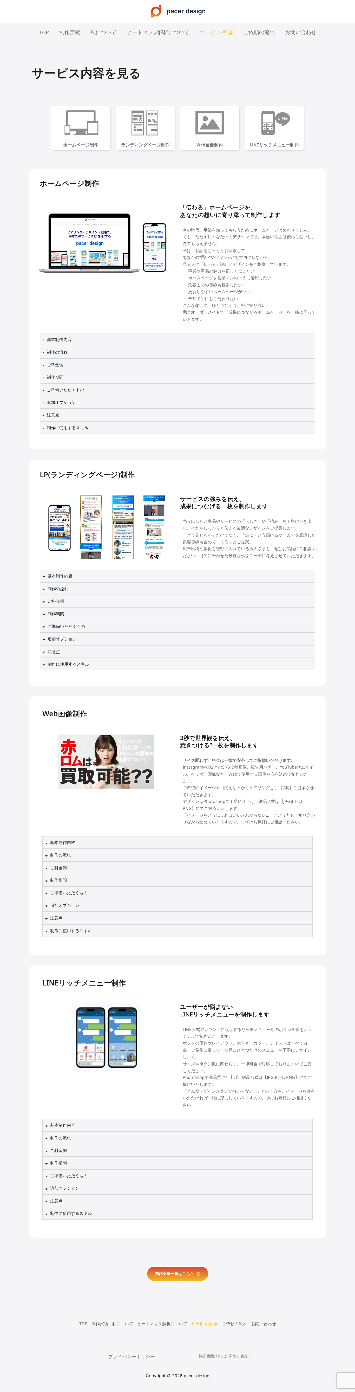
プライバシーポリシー (131, 1356)
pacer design (186, 11)
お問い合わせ (300, 32)
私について (103, 32)
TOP (44, 32)
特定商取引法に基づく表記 (223, 1356)
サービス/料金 (216, 32)
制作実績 (69, 32)
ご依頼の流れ (259, 32)
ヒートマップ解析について (158, 32)
